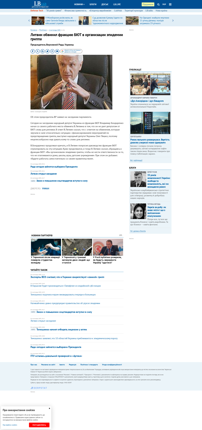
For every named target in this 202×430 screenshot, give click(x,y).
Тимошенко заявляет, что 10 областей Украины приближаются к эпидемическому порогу (74, 338)
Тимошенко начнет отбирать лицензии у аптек (59, 329)
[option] (54, 20)
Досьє (104, 4)
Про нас (34, 364)
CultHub (118, 10)
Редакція (72, 364)
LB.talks (149, 10)
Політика (43, 30)
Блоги (93, 4)
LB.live (117, 4)
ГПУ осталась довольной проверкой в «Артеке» (56, 356)
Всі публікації (136, 160)
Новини (78, 4)
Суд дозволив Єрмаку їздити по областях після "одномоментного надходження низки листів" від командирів (108, 22)
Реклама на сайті (48, 364)
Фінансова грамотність (76, 10)
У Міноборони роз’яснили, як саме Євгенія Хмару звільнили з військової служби (60, 20)
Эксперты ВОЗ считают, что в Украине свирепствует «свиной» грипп (67, 277)
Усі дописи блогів (138, 231)
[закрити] (49, 408)
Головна (34, 30)
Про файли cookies (10, 425)
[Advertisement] (77, 212)
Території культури (134, 10)
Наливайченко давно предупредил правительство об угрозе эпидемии (65, 303)
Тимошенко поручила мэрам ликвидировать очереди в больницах (63, 294)
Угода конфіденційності (112, 364)
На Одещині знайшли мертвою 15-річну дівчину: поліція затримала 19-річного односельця (154, 22)
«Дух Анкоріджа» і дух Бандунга (146, 100)
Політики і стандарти (89, 364)
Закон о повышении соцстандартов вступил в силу (59, 180)
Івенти (62, 364)
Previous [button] (29, 20)
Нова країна (161, 10)
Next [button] (172, 20)
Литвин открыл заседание (44, 173)
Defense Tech (37, 10)
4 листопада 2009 (54, 30)
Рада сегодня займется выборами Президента (54, 166)
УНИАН (45, 188)
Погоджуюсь (39, 425)
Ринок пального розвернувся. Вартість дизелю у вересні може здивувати (149, 141)
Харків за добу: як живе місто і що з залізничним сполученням (156, 212)
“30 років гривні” (54, 10)
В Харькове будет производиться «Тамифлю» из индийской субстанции (66, 285)
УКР (164, 4)
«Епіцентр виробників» (100, 10)
